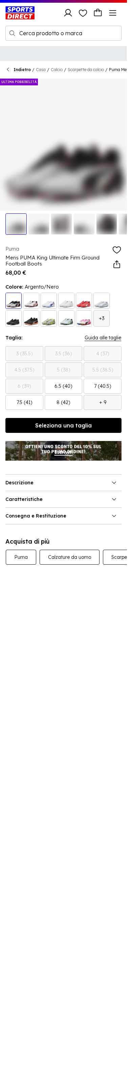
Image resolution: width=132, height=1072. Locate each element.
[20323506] (84, 318)
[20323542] (31, 318)
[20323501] (49, 301)
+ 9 (102, 402)
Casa (41, 69)
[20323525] (49, 318)
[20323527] (66, 301)
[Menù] (112, 12)
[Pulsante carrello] (97, 12)
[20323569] (101, 301)
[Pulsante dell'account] (68, 12)
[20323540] (13, 318)
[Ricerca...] (12, 33)
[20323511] (13, 301)
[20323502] (66, 318)
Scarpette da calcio (86, 69)
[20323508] (84, 301)
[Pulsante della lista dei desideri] (82, 12)
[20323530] (31, 301)
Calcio (57, 69)
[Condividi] (116, 264)
